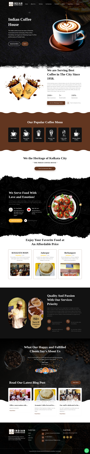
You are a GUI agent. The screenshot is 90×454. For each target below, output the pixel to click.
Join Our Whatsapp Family (56, 103)
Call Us (25, 43)
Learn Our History (15, 220)
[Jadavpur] (45, 269)
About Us (33, 4)
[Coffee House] (15, 4)
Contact (77, 4)
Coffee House (26, 401)
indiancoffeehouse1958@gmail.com (52, 440)
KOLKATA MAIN (20, 253)
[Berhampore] (70, 269)
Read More (75, 382)
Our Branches (49, 4)
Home (26, 4)
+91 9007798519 (48, 436)
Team (29, 435)
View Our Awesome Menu (45, 168)
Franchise (57, 4)
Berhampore (70, 253)
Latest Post (70, 4)
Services (41, 4)
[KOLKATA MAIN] (20, 269)
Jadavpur (45, 253)
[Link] (20, 395)
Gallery (63, 4)
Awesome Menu (14, 44)
